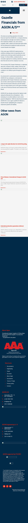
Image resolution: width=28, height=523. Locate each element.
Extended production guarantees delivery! (12, 226)
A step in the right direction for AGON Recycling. (14, 144)
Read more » (3, 151)
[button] (23, 10)
